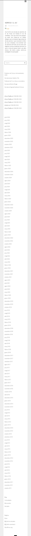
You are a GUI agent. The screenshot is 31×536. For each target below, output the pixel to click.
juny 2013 (7, 440)
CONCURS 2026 (17, 96)
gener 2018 (8, 352)
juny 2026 (7, 120)
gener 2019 (8, 325)
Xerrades (7, 506)
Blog (6, 497)
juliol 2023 (7, 216)
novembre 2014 (9, 406)
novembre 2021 (9, 274)
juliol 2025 (7, 150)
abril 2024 (7, 192)
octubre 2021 (8, 277)
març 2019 (7, 319)
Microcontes (8, 503)
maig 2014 (7, 412)
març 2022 (7, 262)
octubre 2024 (8, 177)
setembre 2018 (9, 334)
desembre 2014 (9, 403)
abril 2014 (7, 416)
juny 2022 (7, 253)
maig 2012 (7, 467)
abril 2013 (7, 446)
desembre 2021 (9, 271)
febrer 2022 (8, 265)
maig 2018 (7, 340)
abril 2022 (7, 259)
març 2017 (7, 376)
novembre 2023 (9, 207)
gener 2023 (8, 235)
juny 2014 (7, 409)
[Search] (25, 62)
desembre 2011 (9, 482)
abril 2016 (7, 394)
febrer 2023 (8, 232)
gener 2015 (8, 400)
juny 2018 (7, 337)
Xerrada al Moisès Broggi (11, 84)
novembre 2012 (9, 461)
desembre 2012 (9, 458)
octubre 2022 (8, 244)
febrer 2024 (8, 198)
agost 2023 (7, 213)
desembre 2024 (9, 171)
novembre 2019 (9, 304)
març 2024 (7, 195)
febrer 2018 (8, 349)
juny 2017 (7, 367)
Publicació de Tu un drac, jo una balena (14, 81)
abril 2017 (7, 373)
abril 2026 (7, 126)
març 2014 (7, 419)
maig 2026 (7, 123)
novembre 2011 (9, 485)
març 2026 (7, 129)
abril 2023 (7, 226)
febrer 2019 (8, 322)
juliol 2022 (7, 250)
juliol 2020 (7, 289)
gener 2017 (8, 382)
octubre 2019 (8, 307)
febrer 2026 (8, 132)
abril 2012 (7, 470)
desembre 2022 (9, 238)
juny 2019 (7, 310)
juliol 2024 (7, 183)
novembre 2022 (9, 241)
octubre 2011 (8, 488)
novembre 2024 (9, 174)
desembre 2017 (9, 355)
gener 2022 (8, 268)
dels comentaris (10, 524)
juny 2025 (7, 153)
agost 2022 (7, 247)
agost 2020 (7, 286)
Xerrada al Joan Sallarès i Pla (12, 78)
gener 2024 (8, 201)
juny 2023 (7, 220)
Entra (6, 518)
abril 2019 (7, 316)
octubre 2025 (8, 144)
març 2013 (7, 449)
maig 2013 (7, 443)
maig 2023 (7, 223)
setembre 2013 (9, 437)
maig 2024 (7, 189)
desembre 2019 (9, 301)
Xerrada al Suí (11, 23)
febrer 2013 (8, 452)
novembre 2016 (9, 388)
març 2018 (7, 346)
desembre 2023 (9, 204)
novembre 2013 (9, 431)
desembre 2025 (9, 138)
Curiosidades (8, 500)
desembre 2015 (9, 397)
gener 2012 (8, 479)
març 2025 (7, 162)
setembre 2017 (9, 361)
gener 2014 (8, 425)
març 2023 (7, 229)
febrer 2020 (8, 295)
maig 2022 (7, 256)
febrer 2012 (8, 476)
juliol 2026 (7, 117)
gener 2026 (8, 135)
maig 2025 (7, 156)
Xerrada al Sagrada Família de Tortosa (14, 87)
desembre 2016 (9, 385)
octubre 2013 (8, 434)
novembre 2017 (9, 358)
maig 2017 (7, 370)
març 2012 (7, 473)
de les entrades (10, 521)
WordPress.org (8, 527)
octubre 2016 (8, 391)
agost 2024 (7, 180)
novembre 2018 (9, 331)
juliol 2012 (7, 464)
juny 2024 (7, 186)
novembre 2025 (9, 141)
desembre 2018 (9, 328)
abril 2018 (7, 343)
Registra (7, 515)
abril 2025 (7, 159)
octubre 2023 (8, 210)
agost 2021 (7, 280)
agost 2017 (7, 364)
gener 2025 (8, 168)
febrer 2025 (8, 165)
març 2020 (7, 292)
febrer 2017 (8, 379)
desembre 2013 (9, 428)
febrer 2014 (8, 422)
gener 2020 (8, 298)
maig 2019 (7, 313)
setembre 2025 (9, 147)
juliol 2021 (7, 283)
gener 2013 (8, 455)
